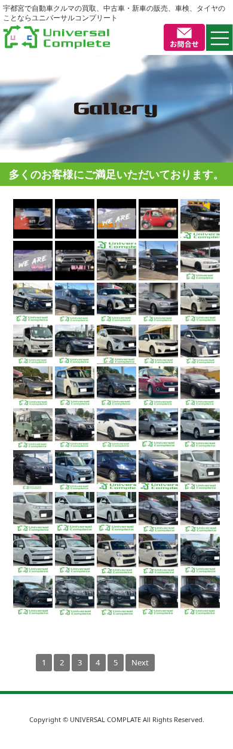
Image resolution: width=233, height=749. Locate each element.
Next (140, 662)
